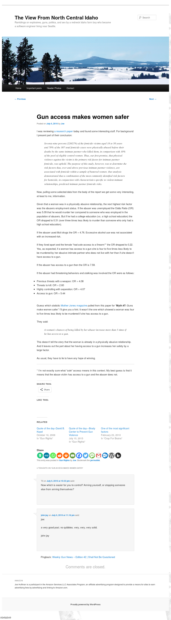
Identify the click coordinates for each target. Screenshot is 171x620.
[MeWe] (46, 455)
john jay (44, 515)
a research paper (63, 131)
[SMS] (92, 455)
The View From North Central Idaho (56, 17)
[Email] (72, 455)
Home (18, 88)
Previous (20, 98)
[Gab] (40, 455)
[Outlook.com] (105, 455)
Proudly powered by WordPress (85, 604)
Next (152, 98)
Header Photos (54, 88)
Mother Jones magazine (74, 305)
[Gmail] (99, 455)
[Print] (66, 455)
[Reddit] (59, 455)
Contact (70, 88)
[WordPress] (112, 455)
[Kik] (118, 455)
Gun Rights (64, 460)
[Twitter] (86, 455)
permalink (95, 460)
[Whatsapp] (53, 455)
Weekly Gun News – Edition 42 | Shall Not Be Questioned (83, 557)
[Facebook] (79, 455)
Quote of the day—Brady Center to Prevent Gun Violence (82, 432)
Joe (62, 123)
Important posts (34, 88)
